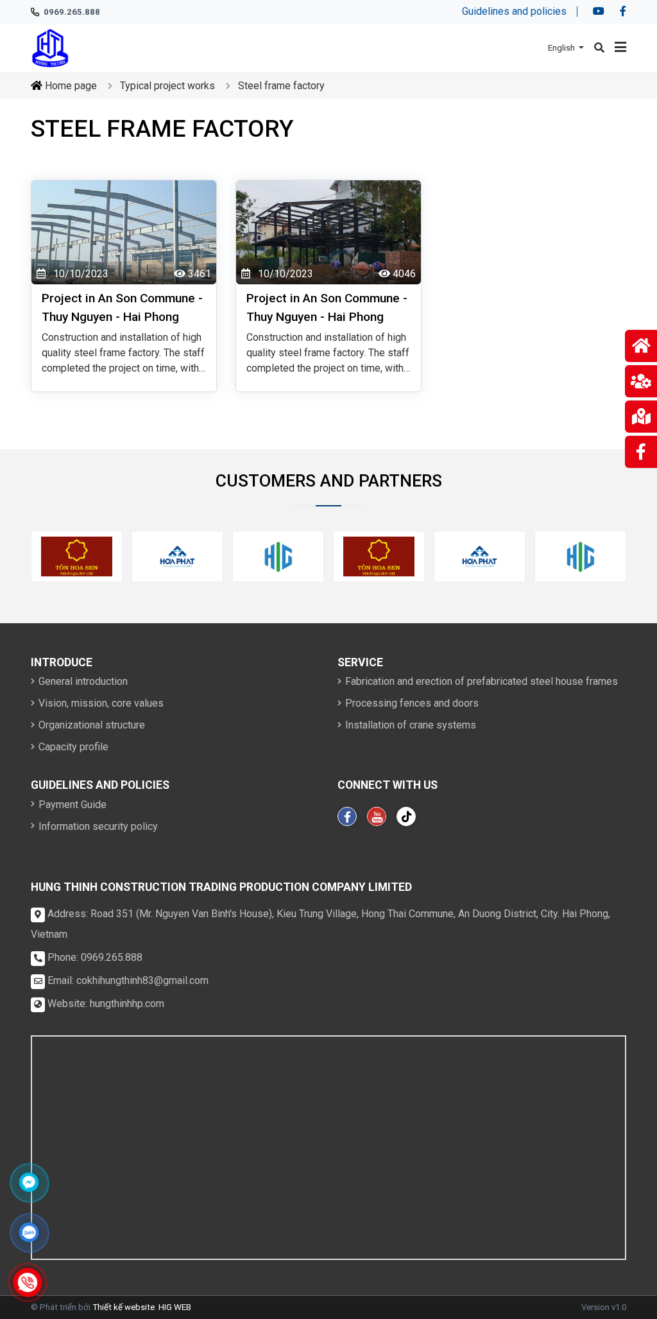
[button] (566, 48)
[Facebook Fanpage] (347, 816)
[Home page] (50, 47)
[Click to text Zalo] (28, 1232)
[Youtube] (598, 11)
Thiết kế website (123, 1307)
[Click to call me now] (28, 1282)
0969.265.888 (111, 957)
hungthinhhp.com (127, 1003)
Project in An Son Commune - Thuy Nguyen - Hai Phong (122, 307)
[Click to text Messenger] (28, 1182)
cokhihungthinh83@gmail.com (142, 980)
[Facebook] (623, 11)
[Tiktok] (406, 816)
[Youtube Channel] (376, 816)
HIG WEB (174, 1307)
